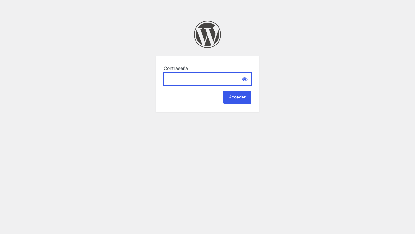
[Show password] (244, 78)
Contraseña (176, 68)
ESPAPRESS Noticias (207, 34)
